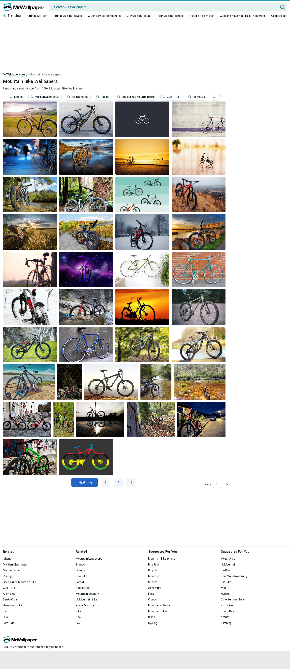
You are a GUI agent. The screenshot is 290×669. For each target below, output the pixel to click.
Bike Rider (154, 564)
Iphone (18, 97)
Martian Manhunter (47, 97)
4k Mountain (228, 564)
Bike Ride (8, 623)
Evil (5, 611)
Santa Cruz (10, 599)
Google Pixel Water (202, 15)
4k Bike (225, 593)
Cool (78, 617)
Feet (151, 593)
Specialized (83, 587)
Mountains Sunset (160, 605)
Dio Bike (226, 570)
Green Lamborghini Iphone (104, 15)
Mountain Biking (158, 611)
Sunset (152, 582)
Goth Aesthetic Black (170, 15)
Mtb (223, 587)
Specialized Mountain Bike (138, 97)
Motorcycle (228, 558)
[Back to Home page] (25, 7)
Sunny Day (227, 611)
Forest (80, 582)
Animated (199, 97)
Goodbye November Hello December (242, 15)
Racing (105, 97)
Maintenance (80, 97)
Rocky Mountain (86, 605)
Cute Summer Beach (234, 599)
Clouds (152, 599)
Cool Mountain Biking (234, 576)
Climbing (226, 623)
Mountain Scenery (87, 593)
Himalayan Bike (12, 605)
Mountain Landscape (89, 558)
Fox (78, 623)
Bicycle (152, 570)
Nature (225, 617)
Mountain (154, 576)
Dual (5, 617)
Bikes (151, 617)
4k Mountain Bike (86, 599)
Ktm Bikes (227, 605)
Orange (80, 570)
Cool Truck (173, 97)
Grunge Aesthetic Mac (67, 15)
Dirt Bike (226, 582)
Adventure (154, 587)
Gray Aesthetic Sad (139, 15)
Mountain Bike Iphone (161, 558)
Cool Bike (81, 576)
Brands (80, 564)
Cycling (152, 623)
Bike (78, 611)
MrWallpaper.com (14, 74)
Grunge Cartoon (37, 15)
